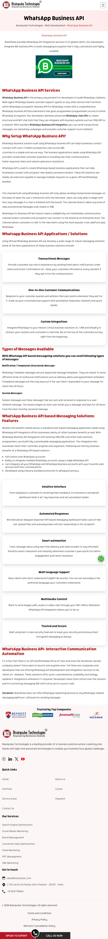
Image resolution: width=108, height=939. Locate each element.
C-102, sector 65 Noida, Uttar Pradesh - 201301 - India (35, 884)
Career (58, 788)
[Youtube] (23, 759)
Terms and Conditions (39, 913)
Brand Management (13, 837)
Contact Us (8, 808)
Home (5, 779)
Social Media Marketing (15, 831)
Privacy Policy (39, 919)
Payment (60, 798)
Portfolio (7, 788)
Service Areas (9, 798)
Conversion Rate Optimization (18, 843)
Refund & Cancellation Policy (39, 925)
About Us (60, 779)
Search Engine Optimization (17, 824)
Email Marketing (11, 850)
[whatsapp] (101, 559)
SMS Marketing (10, 862)
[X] (16, 759)
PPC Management (12, 856)
